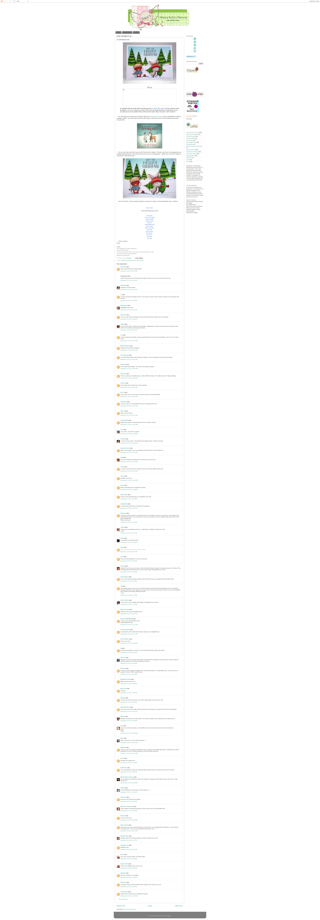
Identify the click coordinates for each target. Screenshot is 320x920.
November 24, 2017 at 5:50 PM (128, 571)
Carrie (122, 466)
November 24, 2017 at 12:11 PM (129, 452)
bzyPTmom (123, 767)
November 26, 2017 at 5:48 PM (128, 858)
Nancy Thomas (150, 231)
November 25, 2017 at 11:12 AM (129, 753)
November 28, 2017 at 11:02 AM (129, 896)
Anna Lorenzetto (150, 221)
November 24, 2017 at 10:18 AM (129, 350)
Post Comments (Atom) (130, 909)
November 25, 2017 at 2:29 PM (128, 772)
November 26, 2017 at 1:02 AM (128, 792)
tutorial (188, 161)
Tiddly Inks (189, 157)
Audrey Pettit (124, 863)
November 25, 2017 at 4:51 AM (128, 652)
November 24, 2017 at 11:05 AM (129, 396)
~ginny (122, 527)
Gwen (122, 854)
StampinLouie (124, 845)
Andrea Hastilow (125, 707)
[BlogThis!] (137, 258)
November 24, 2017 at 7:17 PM (128, 595)
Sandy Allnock (149, 208)
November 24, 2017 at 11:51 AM (129, 415)
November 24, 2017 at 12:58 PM (129, 489)
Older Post (178, 906)
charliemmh (123, 504)
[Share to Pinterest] (142, 258)
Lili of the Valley (190, 138)
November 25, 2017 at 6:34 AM (128, 692)
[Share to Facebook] (140, 258)
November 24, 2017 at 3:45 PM (128, 542)
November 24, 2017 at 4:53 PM (128, 561)
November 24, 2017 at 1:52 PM (128, 522)
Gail (121, 457)
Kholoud (122, 668)
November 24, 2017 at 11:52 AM (129, 424)
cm (121, 586)
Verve (187, 159)
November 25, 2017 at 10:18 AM (129, 733)
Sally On (150, 222)
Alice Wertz (149, 235)
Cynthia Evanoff (125, 629)
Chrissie (122, 815)
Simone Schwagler (149, 228)
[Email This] (136, 258)
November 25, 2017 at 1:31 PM (128, 762)
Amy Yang (149, 236)
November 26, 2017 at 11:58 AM (129, 820)
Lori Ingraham (124, 355)
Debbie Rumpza (124, 346)
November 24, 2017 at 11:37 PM (129, 634)
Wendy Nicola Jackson (127, 777)
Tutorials (136, 32)
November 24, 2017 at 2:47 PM (128, 533)
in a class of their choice (157, 108)
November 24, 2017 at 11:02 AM (129, 387)
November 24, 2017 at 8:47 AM (128, 271)
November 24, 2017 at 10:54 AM (129, 368)
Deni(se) (122, 698)
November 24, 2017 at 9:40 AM (128, 300)
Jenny (122, 476)
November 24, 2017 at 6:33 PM (128, 581)
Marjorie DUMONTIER (126, 618)
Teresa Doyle (124, 891)
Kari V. (122, 392)
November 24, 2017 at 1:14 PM (128, 499)
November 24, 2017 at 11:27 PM (129, 624)
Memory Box (189, 140)
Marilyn (122, 716)
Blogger (169, 915)
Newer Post (121, 906)
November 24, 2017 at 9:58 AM (128, 330)
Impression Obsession (192, 134)
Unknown (123, 266)
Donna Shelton (124, 639)
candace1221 (124, 420)
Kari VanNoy (149, 233)
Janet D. (122, 383)
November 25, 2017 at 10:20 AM (129, 742)
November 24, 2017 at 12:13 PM (129, 461)
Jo (121, 294)
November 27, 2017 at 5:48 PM (128, 868)
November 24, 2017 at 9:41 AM (128, 309)
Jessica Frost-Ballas (150, 217)
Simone (122, 411)
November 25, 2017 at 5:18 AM (128, 663)
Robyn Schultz (149, 226)
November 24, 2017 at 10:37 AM (129, 359)
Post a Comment (123, 899)
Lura (121, 429)
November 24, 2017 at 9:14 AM (128, 289)
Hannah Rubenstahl (149, 224)
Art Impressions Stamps (192, 132)
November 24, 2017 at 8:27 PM (128, 613)
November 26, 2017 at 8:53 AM (128, 801)
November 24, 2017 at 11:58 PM (129, 643)
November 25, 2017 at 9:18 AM (128, 720)
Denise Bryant (124, 576)
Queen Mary (123, 494)
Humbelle (123, 285)
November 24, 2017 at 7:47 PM (128, 604)
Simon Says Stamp (138, 260)
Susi (121, 725)
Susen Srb (149, 229)
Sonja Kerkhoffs (150, 219)
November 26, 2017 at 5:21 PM (128, 849)
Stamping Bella (190, 155)
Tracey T (122, 657)
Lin (121, 335)
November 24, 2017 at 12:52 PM (129, 480)
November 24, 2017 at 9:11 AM (128, 280)
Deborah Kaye (124, 836)
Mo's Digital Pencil (191, 142)
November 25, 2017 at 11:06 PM (129, 782)
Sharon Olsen (124, 825)
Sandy (122, 324)
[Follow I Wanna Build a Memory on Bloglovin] (191, 57)
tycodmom (123, 401)
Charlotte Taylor (125, 448)
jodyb (122, 538)
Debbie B (123, 747)
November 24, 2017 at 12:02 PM (129, 443)
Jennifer (122, 439)
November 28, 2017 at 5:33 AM (128, 877)
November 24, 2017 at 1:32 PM (128, 508)
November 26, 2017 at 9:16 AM (128, 810)
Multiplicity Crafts (125, 679)
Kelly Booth (149, 215)
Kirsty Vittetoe (124, 600)
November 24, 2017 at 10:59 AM (129, 378)
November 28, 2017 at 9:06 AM (128, 886)
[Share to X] (139, 258)
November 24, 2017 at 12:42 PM (129, 471)
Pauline (122, 566)
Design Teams (127, 32)
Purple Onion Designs (156, 116)
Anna (122, 547)
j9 (121, 648)
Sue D (122, 758)
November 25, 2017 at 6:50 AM (128, 702)
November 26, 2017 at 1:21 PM (128, 840)
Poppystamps (189, 144)
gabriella (122, 873)
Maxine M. (123, 688)
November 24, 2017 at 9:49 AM (128, 319)
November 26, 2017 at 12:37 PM (129, 830)
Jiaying (122, 787)
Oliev (121, 738)
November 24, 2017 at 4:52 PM (128, 551)
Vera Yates (149, 238)
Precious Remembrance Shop (194, 146)
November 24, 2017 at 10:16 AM (129, 340)
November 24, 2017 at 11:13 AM (129, 406)
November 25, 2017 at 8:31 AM (128, 711)
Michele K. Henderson (126, 806)
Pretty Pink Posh (190, 149)
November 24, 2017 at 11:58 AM (129, 433)
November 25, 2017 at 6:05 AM (128, 683)
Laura (122, 485)
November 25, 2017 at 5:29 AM (128, 674)
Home (118, 32)
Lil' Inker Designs (190, 136)
